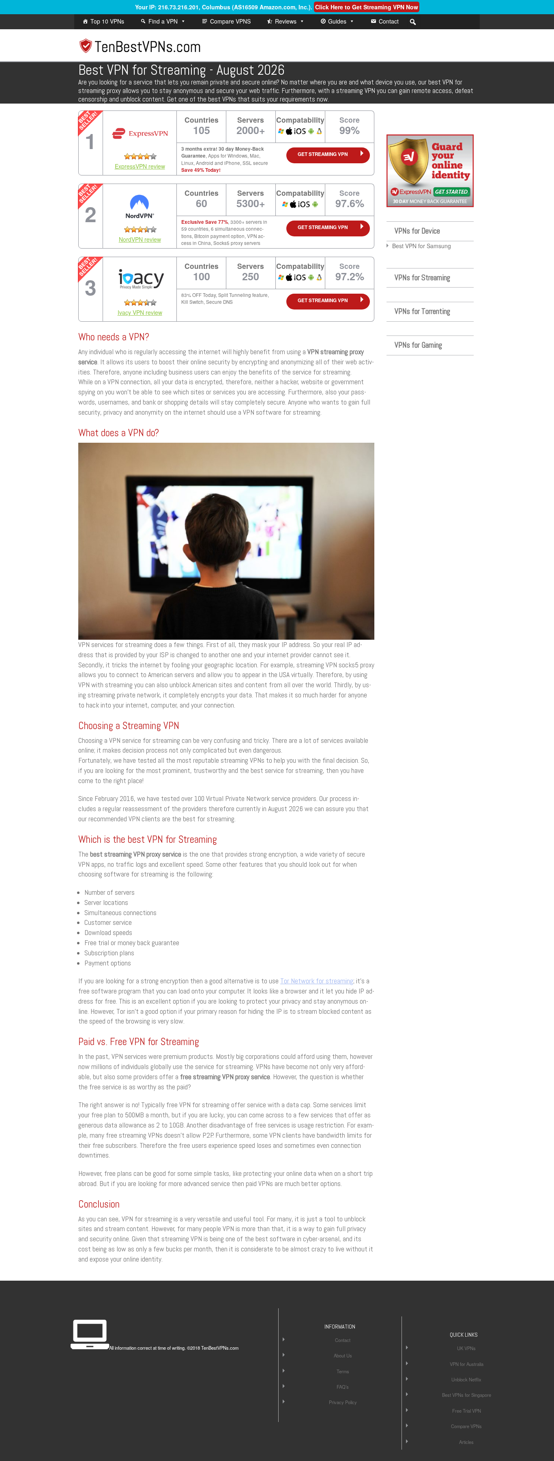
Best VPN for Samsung (421, 246)
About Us (343, 1355)
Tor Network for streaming (316, 980)
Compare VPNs (466, 1426)
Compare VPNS (230, 21)
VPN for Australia (466, 1364)
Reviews (285, 21)
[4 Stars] (147, 156)
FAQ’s (343, 1386)
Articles (466, 1442)
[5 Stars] (153, 156)
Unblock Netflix (466, 1379)
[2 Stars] (134, 156)
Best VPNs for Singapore (466, 1395)
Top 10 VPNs (107, 21)
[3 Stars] (140, 156)
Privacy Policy (343, 1402)
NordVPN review (140, 239)
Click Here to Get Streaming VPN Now (366, 7)
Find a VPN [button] (163, 21)
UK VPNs (466, 1348)
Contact (389, 21)
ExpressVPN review (140, 166)
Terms (343, 1371)
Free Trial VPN (466, 1410)
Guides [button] (337, 21)
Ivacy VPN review (140, 312)
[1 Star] (127, 156)
